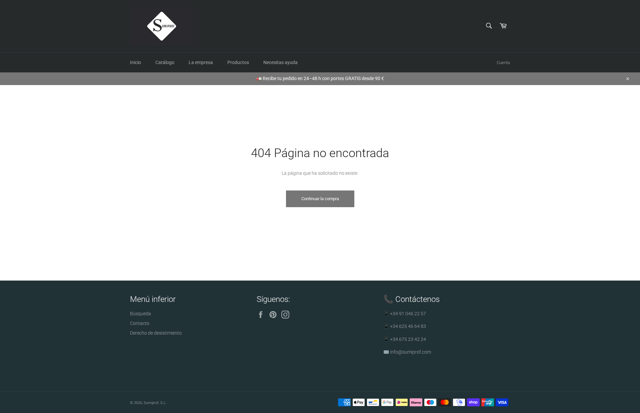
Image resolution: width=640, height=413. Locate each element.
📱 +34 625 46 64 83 (404, 326)
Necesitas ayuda (280, 62)
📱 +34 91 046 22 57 (404, 313)
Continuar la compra (320, 198)
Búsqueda (140, 313)
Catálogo (164, 62)
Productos (238, 62)
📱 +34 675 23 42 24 (404, 339)
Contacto (139, 323)
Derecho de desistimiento (156, 333)
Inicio (135, 62)
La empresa (201, 62)
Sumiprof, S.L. (156, 403)
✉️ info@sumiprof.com (407, 352)
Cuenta (503, 62)
